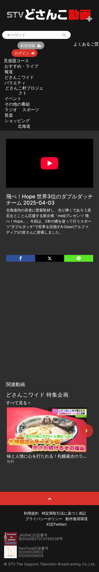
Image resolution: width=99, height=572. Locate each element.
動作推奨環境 (76, 518)
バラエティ (15, 82)
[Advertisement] (49, 327)
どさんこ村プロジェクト (24, 90)
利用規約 (31, 513)
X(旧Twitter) (56, 524)
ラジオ (10, 109)
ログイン (22, 53)
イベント (12, 98)
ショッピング (17, 120)
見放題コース (16, 60)
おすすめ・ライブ (21, 66)
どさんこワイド (19, 77)
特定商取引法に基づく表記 (64, 513)
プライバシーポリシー (43, 518)
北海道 (24, 126)
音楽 (8, 115)
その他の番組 (17, 104)
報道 (8, 71)
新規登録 (27, 45)
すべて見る (17, 403)
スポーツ (30, 109)
